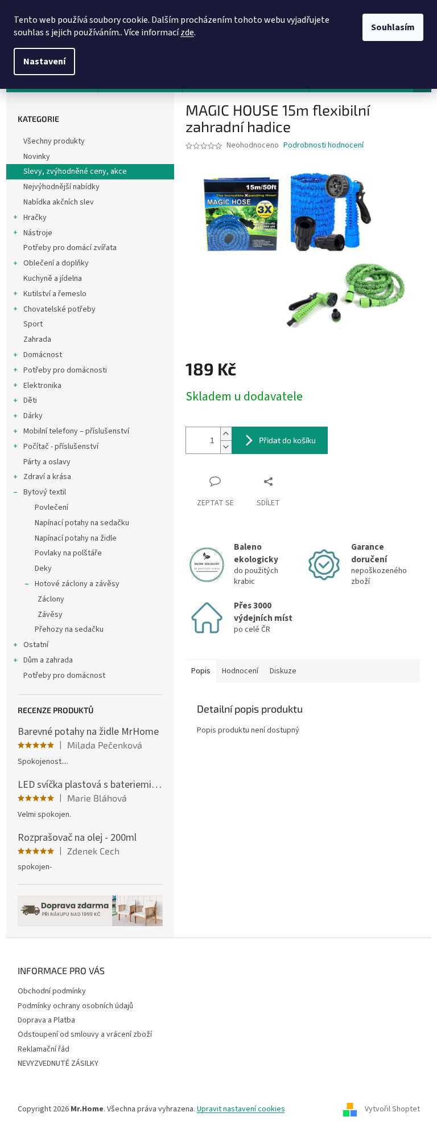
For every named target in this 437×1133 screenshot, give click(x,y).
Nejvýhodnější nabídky (61, 187)
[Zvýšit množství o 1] (226, 433)
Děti (30, 400)
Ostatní (35, 645)
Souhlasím (393, 27)
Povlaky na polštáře (68, 553)
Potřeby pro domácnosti (65, 370)
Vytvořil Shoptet (392, 1109)
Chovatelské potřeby (59, 309)
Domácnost (42, 355)
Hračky (35, 217)
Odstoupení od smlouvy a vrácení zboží (85, 1034)
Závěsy (50, 614)
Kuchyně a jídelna (52, 278)
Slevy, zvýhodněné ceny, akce (75, 171)
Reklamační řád (43, 1049)
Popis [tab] (201, 671)
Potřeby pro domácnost (64, 675)
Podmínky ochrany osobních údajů (75, 1006)
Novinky (36, 156)
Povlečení (51, 507)
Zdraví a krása (47, 476)
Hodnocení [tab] (240, 671)
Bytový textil (44, 492)
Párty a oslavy (47, 462)
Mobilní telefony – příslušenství (76, 431)
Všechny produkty (54, 141)
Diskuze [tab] (283, 671)
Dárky (33, 416)
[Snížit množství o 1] (226, 446)
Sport (33, 324)
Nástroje (37, 233)
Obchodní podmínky (52, 991)
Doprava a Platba (46, 1020)
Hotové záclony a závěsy (77, 584)
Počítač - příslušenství (60, 446)
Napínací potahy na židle (76, 538)
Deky (43, 568)
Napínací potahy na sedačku (82, 523)
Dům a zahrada (48, 660)
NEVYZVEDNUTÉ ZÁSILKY (58, 1063)
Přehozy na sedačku (69, 629)
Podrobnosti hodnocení (323, 145)
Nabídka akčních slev (58, 202)
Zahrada (37, 339)
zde (187, 32)
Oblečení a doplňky (56, 263)
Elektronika (42, 385)
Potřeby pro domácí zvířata (70, 247)
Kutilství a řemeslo (54, 294)
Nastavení (44, 61)
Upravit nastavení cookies (241, 1109)
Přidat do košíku (287, 440)
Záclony (51, 599)
